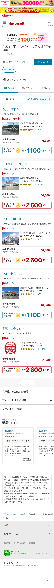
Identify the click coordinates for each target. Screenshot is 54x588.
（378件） (41, 349)
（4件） (40, 130)
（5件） (40, 294)
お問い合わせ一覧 (19, 565)
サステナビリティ (34, 565)
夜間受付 (8, 69)
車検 (14, 514)
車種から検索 (45, 99)
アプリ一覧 (7, 565)
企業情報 (7, 543)
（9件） (40, 239)
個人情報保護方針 (20, 543)
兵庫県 (22, 514)
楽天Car (5, 514)
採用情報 (32, 543)
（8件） (40, 184)
